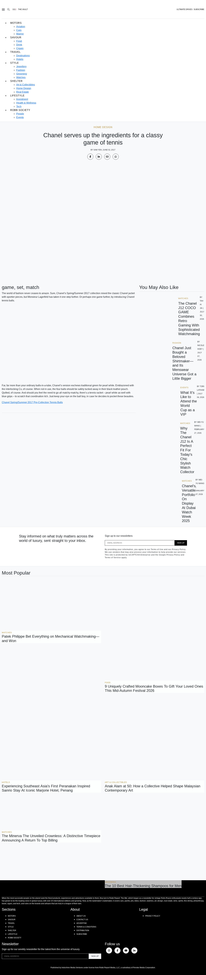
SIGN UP (180, 543)
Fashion (20, 70)
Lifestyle (17, 95)
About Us (81, 916)
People (20, 113)
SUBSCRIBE (199, 9)
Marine (20, 34)
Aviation (20, 26)
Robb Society (20, 110)
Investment (22, 99)
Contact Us (82, 920)
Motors (16, 23)
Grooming (21, 73)
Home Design (23, 88)
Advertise (81, 923)
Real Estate (22, 92)
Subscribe (81, 934)
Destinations (23, 55)
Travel (15, 52)
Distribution (82, 930)
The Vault (23, 9)
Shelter (16, 81)
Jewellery (21, 66)
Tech (18, 106)
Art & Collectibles (25, 84)
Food (19, 41)
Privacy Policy (152, 916)
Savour (15, 37)
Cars (18, 30)
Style (14, 63)
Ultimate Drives (184, 9)
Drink (19, 44)
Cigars (19, 48)
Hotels (19, 59)
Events (20, 117)
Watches (20, 77)
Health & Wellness (26, 103)
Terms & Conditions (86, 927)
